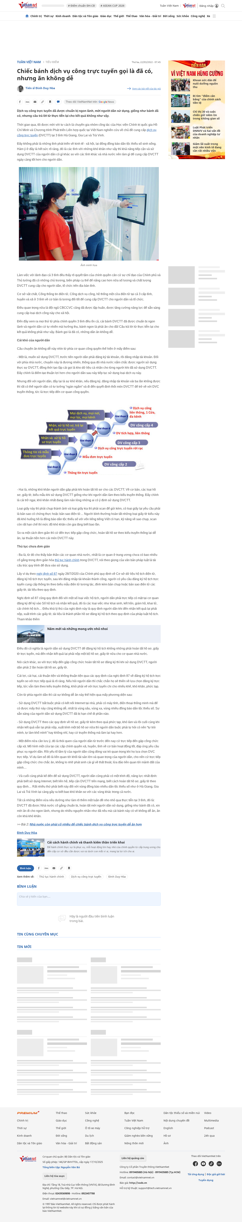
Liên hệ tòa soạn (54, 1176)
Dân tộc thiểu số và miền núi (182, 1113)
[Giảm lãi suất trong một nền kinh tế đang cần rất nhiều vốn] (180, 148)
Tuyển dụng (206, 1180)
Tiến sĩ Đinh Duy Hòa (40, 88)
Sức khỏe (183, 16)
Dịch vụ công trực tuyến (86, 876)
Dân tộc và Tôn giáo (85, 16)
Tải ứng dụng (196, 1174)
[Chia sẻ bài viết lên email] (35, 102)
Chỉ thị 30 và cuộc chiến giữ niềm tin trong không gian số (206, 115)
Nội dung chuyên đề (176, 1120)
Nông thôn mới (134, 1143)
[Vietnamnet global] (189, 7)
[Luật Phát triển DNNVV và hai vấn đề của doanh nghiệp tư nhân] (180, 132)
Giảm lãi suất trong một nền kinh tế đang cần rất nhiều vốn (207, 147)
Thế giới (118, 16)
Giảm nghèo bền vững (138, 1135)
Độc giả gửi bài (216, 1174)
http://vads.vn (138, 1182)
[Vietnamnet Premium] (28, 1114)
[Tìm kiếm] (223, 5)
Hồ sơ (167, 1135)
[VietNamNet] (27, 16)
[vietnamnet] (28, 9)
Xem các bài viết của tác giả (146, 88)
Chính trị (36, 16)
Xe (208, 16)
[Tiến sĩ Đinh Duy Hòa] (20, 89)
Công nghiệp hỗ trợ (136, 1128)
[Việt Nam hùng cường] (197, 76)
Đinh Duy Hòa (27, 832)
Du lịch (89, 1135)
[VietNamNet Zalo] (219, 1165)
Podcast (209, 1128)
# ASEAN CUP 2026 (112, 5)
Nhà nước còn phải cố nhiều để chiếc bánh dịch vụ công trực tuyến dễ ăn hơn (86, 824)
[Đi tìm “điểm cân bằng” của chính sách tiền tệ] (180, 100)
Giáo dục (106, 16)
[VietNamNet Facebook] (195, 1165)
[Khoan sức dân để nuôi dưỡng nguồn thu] (180, 85)
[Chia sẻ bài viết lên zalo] (27, 102)
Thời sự (49, 16)
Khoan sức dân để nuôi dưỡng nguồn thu (205, 83)
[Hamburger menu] (214, 16)
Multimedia (211, 1120)
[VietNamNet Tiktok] (211, 1165)
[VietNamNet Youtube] (203, 1165)
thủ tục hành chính (67, 560)
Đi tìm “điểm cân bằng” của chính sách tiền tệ (207, 99)
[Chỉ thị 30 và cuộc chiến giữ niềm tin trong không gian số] (180, 116)
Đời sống (169, 16)
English (168, 1128)
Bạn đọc (129, 1113)
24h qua (209, 1135)
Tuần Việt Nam (169, 5)
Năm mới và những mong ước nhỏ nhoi (77, 629)
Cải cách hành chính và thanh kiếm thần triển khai (86, 842)
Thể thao (131, 16)
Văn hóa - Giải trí (150, 16)
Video (207, 1113)
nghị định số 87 (46, 573)
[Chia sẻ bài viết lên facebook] (20, 102)
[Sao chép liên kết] (42, 102)
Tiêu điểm (52, 62)
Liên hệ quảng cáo (133, 1158)
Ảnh (166, 1143)
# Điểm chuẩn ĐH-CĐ (81, 5)
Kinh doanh (63, 16)
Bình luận (25, 868)
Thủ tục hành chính (51, 876)
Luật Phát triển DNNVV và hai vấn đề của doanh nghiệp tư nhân (206, 132)
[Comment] (58, 102)
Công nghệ (198, 16)
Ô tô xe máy (92, 1128)
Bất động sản (93, 1143)
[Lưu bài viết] (50, 102)
